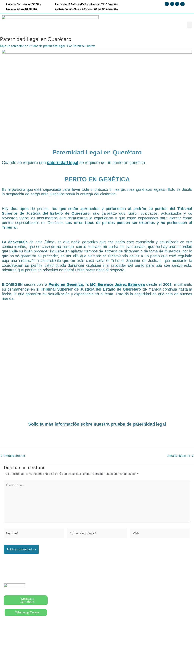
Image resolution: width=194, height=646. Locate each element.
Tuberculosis (107, 607)
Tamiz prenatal (156, 592)
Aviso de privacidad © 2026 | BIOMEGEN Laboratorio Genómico (97, 636)
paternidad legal (62, 162)
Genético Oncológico (160, 622)
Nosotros (57, 600)
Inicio (55, 592)
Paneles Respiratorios (113, 615)
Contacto (57, 615)
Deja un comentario (13, 46)
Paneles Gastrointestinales (116, 622)
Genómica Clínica (158, 607)
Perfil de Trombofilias (160, 585)
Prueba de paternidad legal (47, 46)
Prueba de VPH (109, 600)
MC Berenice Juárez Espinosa (117, 284)
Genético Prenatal (158, 600)
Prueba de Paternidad (113, 592)
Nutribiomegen (156, 615)
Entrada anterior (12, 455)
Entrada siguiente (180, 455)
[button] (189, 25)
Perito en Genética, (66, 284)
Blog (54, 607)
